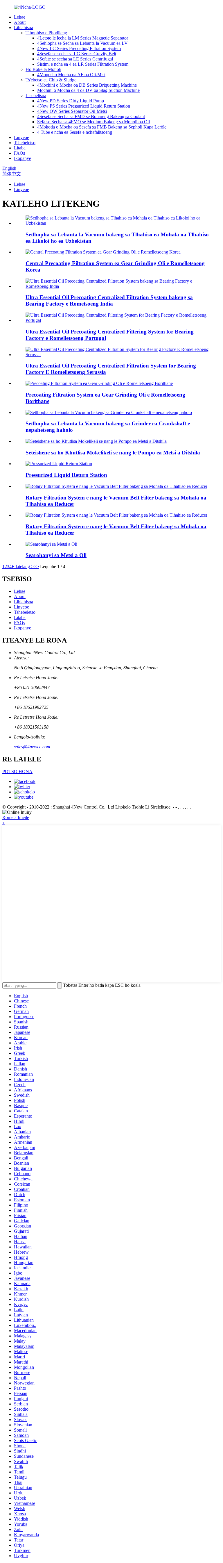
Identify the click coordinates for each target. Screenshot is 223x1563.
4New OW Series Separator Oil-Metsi (72, 111)
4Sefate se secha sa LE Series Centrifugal (75, 58)
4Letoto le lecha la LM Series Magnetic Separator (82, 37)
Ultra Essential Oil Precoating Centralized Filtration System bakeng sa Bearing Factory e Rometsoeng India (109, 300)
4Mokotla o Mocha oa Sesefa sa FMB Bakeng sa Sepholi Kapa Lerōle (101, 126)
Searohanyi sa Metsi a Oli (56, 555)
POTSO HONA (17, 771)
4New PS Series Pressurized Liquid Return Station (83, 106)
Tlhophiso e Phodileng (46, 32)
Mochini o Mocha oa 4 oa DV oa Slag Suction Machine (88, 90)
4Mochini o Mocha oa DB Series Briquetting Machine (87, 85)
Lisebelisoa (36, 95)
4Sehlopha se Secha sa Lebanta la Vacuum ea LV (82, 43)
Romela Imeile (15, 817)
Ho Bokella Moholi (43, 69)
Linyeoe (21, 137)
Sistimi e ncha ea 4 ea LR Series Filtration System (82, 64)
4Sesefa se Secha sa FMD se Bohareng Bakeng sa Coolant (91, 116)
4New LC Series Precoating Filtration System (79, 48)
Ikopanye (22, 158)
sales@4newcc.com (32, 746)
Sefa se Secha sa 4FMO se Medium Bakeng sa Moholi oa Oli (93, 121)
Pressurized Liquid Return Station (66, 475)
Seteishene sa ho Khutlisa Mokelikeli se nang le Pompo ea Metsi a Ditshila (113, 452)
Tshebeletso (24, 142)
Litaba (20, 147)
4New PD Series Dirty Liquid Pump (70, 100)
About (20, 22)
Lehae (19, 17)
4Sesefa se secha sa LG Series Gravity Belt (76, 53)
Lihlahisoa (23, 27)
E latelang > (23, 566)
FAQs (19, 153)
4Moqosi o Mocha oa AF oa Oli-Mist (71, 74)
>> (36, 566)
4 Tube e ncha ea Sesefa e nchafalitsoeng (74, 132)
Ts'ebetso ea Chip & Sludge (51, 79)
